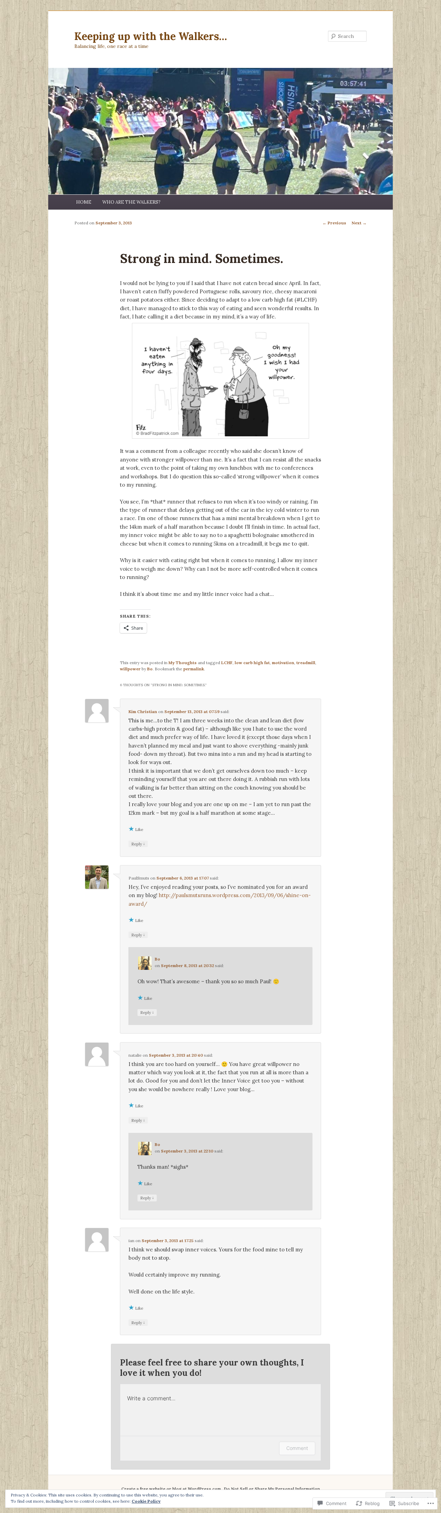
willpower (130, 668)
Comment (297, 1448)
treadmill (305, 662)
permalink (193, 668)
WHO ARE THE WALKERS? (131, 202)
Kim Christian (143, 711)
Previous (334, 222)
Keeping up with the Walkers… (150, 36)
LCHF (227, 662)
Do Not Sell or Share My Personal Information (272, 1488)
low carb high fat (252, 662)
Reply (138, 843)
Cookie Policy (146, 1501)
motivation (283, 662)
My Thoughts (182, 662)
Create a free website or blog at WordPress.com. (171, 1488)
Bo (150, 668)
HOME (83, 202)
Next (359, 222)
